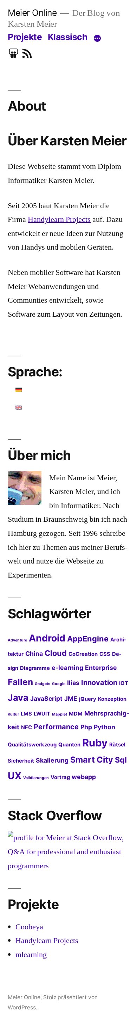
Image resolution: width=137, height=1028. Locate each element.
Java (18, 697)
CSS (104, 654)
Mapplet (59, 714)
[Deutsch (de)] (18, 390)
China (34, 653)
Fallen (20, 682)
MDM (76, 714)
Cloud (56, 653)
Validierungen (36, 778)
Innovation (99, 682)
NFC (26, 727)
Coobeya (29, 927)
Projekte (25, 37)
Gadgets (42, 683)
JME (70, 698)
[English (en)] (18, 408)
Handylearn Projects (59, 219)
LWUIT (42, 714)
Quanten (69, 745)
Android (47, 638)
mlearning (31, 955)
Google (58, 683)
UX (14, 775)
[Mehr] (97, 38)
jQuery (87, 699)
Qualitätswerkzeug (32, 745)
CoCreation (83, 654)
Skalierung (52, 760)
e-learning (67, 667)
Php (86, 727)
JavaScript (46, 698)
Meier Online (32, 12)
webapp (84, 776)
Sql (121, 759)
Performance (56, 727)
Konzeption (112, 699)
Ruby (94, 743)
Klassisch (67, 37)
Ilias (73, 682)
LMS (26, 714)
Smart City (91, 759)
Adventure (17, 640)
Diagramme (35, 668)
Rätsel (117, 745)
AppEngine (88, 638)
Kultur (13, 714)
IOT (123, 683)
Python (104, 727)
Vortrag (60, 777)
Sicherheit (21, 761)
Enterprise (101, 667)
